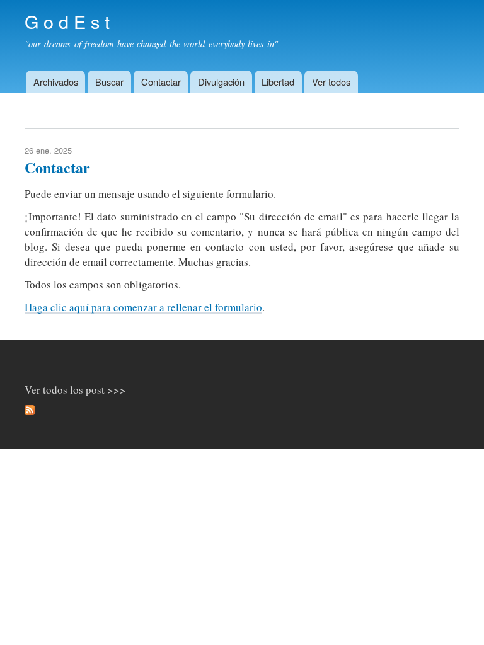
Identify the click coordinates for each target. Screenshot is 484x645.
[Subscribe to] (30, 412)
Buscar (109, 81)
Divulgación (221, 81)
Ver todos (331, 81)
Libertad (278, 81)
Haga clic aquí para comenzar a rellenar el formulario (143, 307)
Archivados (55, 81)
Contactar (161, 81)
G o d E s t (67, 21)
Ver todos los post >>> (75, 389)
